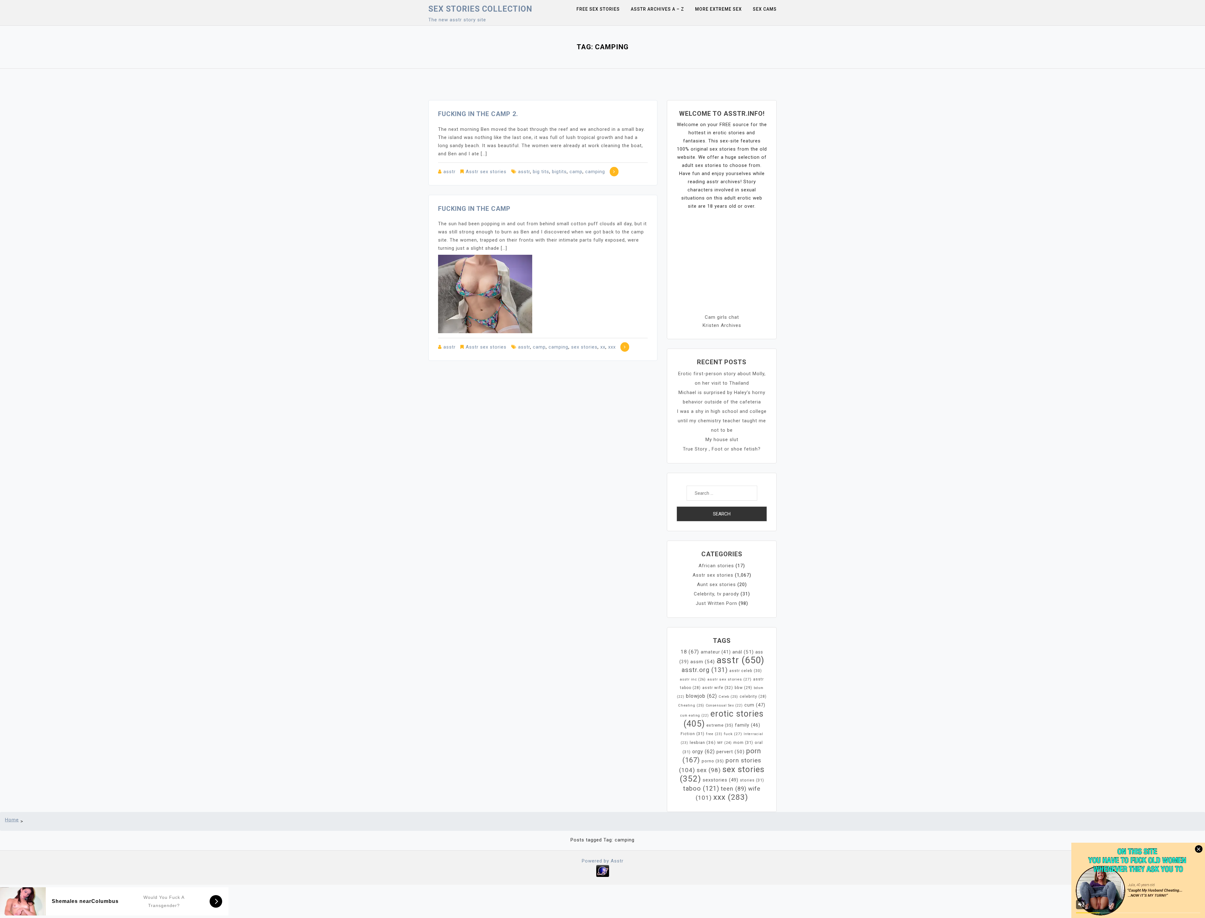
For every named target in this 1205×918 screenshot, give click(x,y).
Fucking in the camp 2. (478, 114)
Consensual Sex (724, 705)
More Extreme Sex (718, 9)
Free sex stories (598, 9)
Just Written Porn (716, 603)
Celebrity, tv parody (716, 594)
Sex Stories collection (480, 8)
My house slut (721, 439)
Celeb (728, 697)
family (747, 725)
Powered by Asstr (603, 861)
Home (12, 820)
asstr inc (693, 679)
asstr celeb (745, 671)
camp (576, 171)
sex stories (584, 347)
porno (713, 761)
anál (743, 652)
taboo (701, 788)
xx (602, 347)
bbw (743, 688)
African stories (716, 565)
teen (734, 788)
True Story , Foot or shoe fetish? (722, 449)
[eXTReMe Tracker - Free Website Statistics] (602, 870)
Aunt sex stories (716, 584)
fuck (733, 734)
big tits (541, 171)
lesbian (703, 742)
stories (752, 780)
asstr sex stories (729, 679)
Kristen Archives (722, 325)
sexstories (720, 780)
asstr (449, 171)
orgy (703, 752)
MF (724, 743)
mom (743, 742)
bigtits (559, 171)
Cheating (691, 705)
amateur (716, 651)
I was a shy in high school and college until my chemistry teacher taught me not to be (722, 420)
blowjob (701, 696)
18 (690, 651)
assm (702, 661)
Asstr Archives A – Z (657, 9)
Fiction (692, 733)
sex (709, 770)
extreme (719, 725)
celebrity (753, 696)
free (714, 734)
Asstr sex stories (486, 171)
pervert (730, 752)
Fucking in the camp (474, 208)
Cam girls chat (722, 317)
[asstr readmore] (614, 171)
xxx (612, 347)
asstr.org (705, 670)
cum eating (694, 715)
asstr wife (717, 687)
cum (754, 705)
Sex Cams (765, 9)
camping (595, 171)
